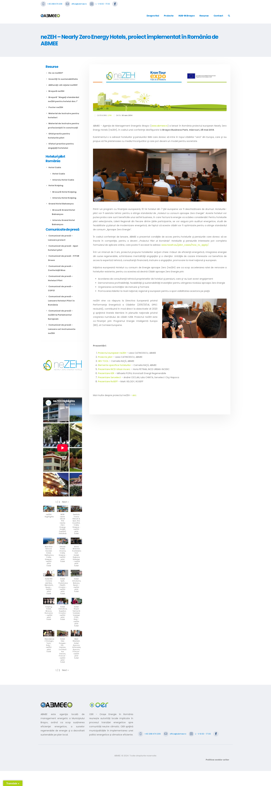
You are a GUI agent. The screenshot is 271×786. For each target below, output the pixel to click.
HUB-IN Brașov (186, 15)
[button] (65, 502)
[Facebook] (115, 3)
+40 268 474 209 (54, 4)
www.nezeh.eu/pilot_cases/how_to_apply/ (185, 244)
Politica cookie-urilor (217, 759)
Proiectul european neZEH (112, 352)
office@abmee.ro (79, 4)
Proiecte (169, 15)
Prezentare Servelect (109, 377)
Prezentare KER (106, 373)
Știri (110, 115)
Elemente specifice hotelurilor (114, 365)
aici (134, 395)
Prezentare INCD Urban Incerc (114, 369)
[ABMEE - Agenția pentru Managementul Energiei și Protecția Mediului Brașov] (50, 15)
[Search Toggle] (229, 16)
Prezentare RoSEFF (108, 381)
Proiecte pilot (105, 357)
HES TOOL (103, 361)
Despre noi (153, 15)
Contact (218, 15)
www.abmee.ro (159, 125)
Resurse (204, 15)
